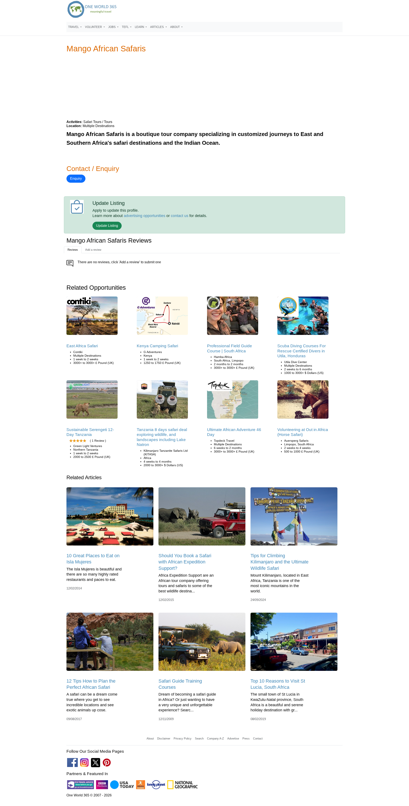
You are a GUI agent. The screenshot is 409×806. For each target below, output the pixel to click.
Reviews (73, 249)
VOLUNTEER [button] (94, 27)
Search (199, 738)
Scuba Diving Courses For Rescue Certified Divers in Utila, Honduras (301, 351)
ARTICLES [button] (157, 27)
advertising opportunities (144, 216)
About (150, 738)
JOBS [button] (112, 27)
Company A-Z (215, 738)
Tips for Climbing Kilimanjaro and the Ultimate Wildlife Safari (279, 562)
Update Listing (107, 225)
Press (246, 738)
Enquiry (76, 178)
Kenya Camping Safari (157, 346)
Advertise (233, 738)
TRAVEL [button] (74, 27)
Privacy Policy (183, 738)
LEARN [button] (140, 27)
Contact (258, 738)
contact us (179, 216)
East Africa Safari (82, 346)
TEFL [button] (126, 27)
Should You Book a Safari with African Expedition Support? (184, 562)
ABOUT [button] (175, 27)
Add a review (93, 249)
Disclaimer (163, 738)
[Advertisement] (204, 86)
